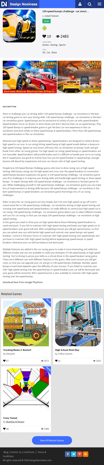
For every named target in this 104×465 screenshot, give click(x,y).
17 (7, 360)
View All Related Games (52, 440)
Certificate (29, 452)
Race (54, 52)
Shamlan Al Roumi (15, 421)
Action (45, 44)
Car (48, 52)
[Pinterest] (79, 454)
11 (59, 360)
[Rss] (85, 454)
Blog (5, 452)
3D (43, 52)
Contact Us (16, 452)
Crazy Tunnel (10, 417)
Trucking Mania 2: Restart (17, 349)
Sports (62, 44)
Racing (54, 44)
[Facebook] (67, 454)
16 (7, 428)
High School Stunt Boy (67, 349)
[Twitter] (73, 454)
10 (48, 35)
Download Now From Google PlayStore (23, 282)
